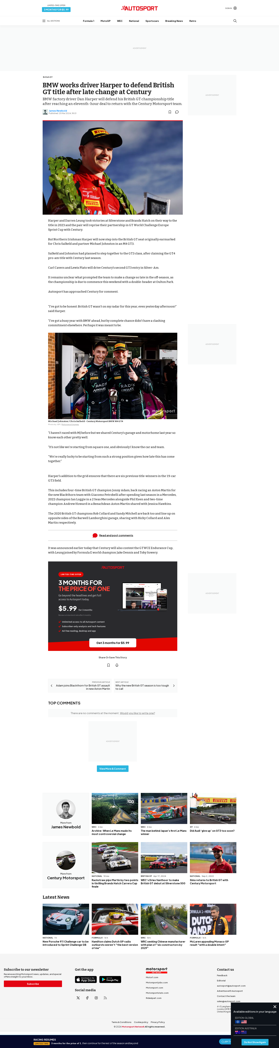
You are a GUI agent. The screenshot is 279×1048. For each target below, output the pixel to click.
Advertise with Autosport (230, 991)
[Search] (235, 21)
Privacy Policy (158, 1022)
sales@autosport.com (228, 1001)
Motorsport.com (154, 987)
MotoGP (106, 20)
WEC (120, 20)
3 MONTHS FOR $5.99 (56, 9)
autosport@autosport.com (231, 985)
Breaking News (174, 20)
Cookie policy (141, 1022)
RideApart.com (153, 998)
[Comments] (178, 112)
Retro (192, 20)
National (134, 20)
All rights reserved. (155, 1026)
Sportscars (152, 20)
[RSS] (105, 998)
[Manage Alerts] (117, 665)
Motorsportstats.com (157, 993)
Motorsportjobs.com (157, 982)
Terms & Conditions (121, 1022)
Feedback (222, 975)
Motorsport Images (70, 424)
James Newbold (58, 111)
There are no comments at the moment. (113, 713)
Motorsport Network (133, 1026)
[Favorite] (170, 112)
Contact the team (226, 996)
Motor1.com (152, 977)
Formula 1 (88, 20)
